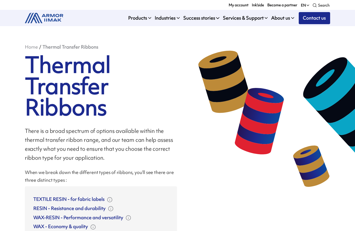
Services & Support (243, 18)
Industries (165, 18)
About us (280, 18)
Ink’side (258, 4)
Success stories (199, 18)
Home (31, 47)
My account (238, 4)
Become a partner (282, 4)
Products (137, 18)
